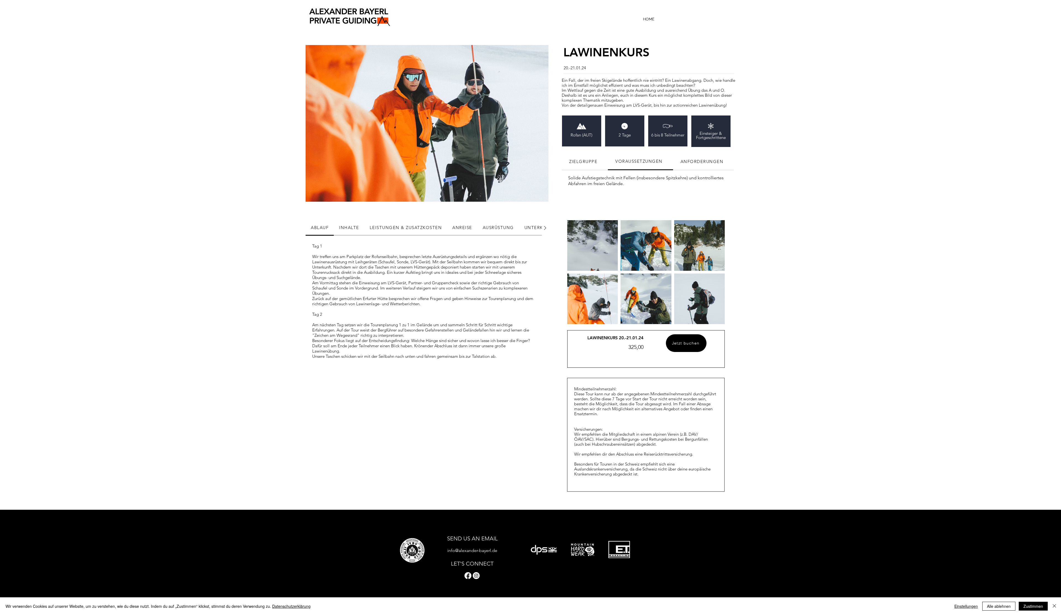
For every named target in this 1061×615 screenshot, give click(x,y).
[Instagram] (476, 575)
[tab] (585, 161)
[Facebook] (467, 575)
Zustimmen (1033, 606)
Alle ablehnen (999, 606)
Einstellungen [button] (966, 606)
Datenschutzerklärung (291, 606)
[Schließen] (1054, 606)
